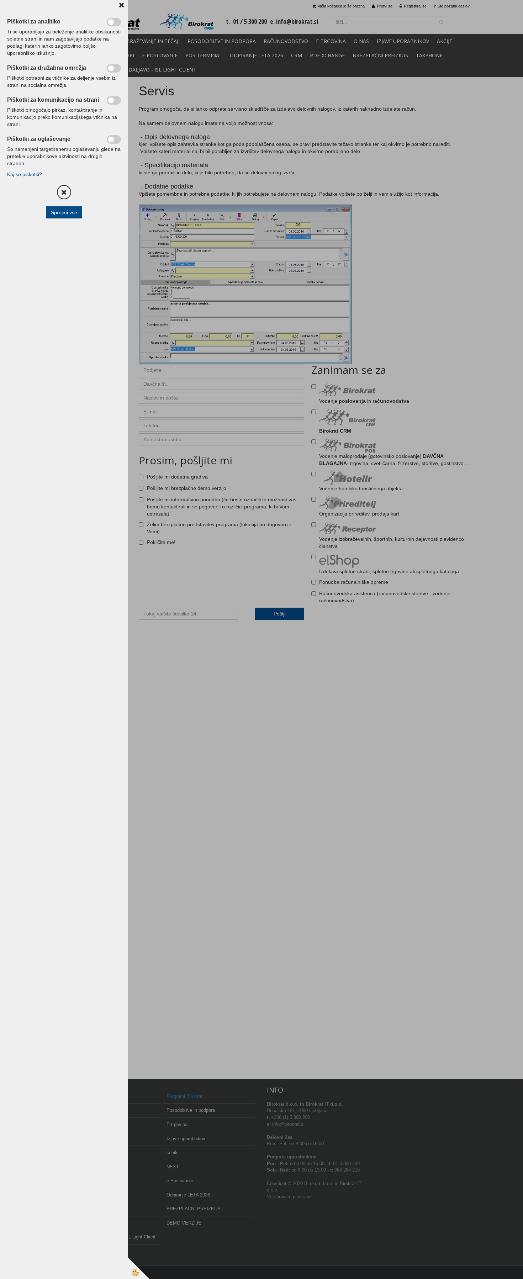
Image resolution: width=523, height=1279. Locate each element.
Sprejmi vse (64, 212)
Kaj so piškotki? (24, 174)
